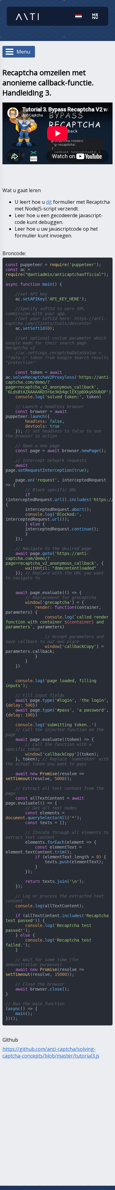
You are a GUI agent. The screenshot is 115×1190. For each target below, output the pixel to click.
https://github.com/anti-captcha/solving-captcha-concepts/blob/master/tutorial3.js (50, 1052)
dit (49, 202)
